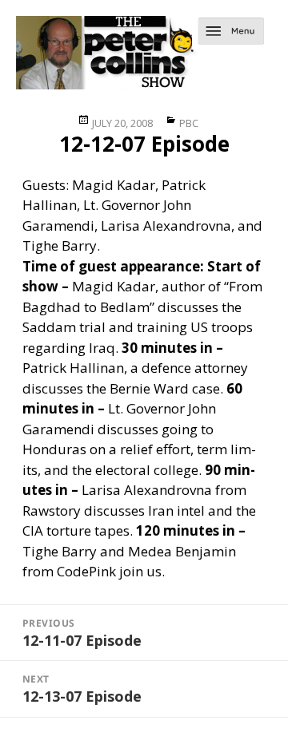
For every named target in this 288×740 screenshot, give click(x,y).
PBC (188, 123)
